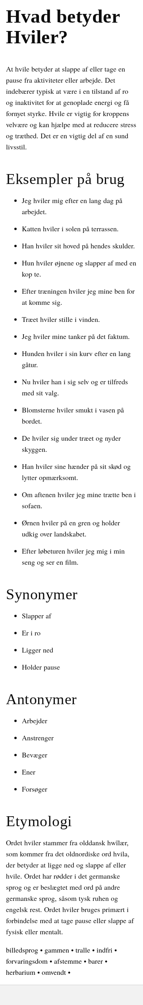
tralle (82, 950)
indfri (104, 950)
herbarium (20, 972)
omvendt (54, 972)
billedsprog (22, 950)
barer (95, 961)
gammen (56, 950)
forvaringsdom (27, 961)
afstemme (68, 961)
